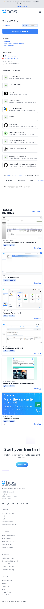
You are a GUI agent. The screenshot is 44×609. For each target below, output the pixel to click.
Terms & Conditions (8, 595)
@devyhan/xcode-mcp (11, 58)
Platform (4, 519)
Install (36, 248)
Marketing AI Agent (8, 558)
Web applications (8, 522)
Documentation (7, 581)
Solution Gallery (7, 544)
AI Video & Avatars (8, 567)
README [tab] (9, 181)
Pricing (4, 516)
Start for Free (22, 465)
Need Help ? (7, 41)
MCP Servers (19, 175)
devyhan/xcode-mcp (10, 56)
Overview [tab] (21, 181)
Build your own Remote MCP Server (14, 44)
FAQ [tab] (31, 181)
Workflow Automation (9, 525)
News (3, 589)
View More (36, 212)
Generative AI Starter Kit (10, 561)
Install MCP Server (19, 31)
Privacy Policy (6, 592)
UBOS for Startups (8, 541)
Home (9, 175)
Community (6, 586)
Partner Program (7, 547)
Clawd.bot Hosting (8, 570)
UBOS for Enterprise (8, 536)
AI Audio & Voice (7, 564)
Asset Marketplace (8, 513)
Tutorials (5, 583)
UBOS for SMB (6, 538)
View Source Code (9, 46)
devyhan (7, 25)
